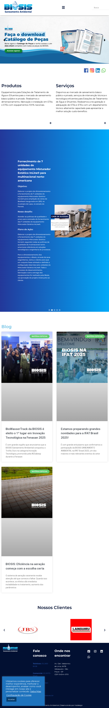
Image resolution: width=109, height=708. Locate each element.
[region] (54, 40)
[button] (63, 7)
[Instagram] (95, 651)
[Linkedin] (101, 651)
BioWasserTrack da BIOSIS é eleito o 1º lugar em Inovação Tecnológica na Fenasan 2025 (26, 433)
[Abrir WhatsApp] (102, 700)
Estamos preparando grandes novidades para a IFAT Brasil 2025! (80, 433)
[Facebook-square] (89, 651)
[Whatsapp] (89, 657)
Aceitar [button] (11, 699)
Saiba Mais (35, 691)
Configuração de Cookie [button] (19, 695)
